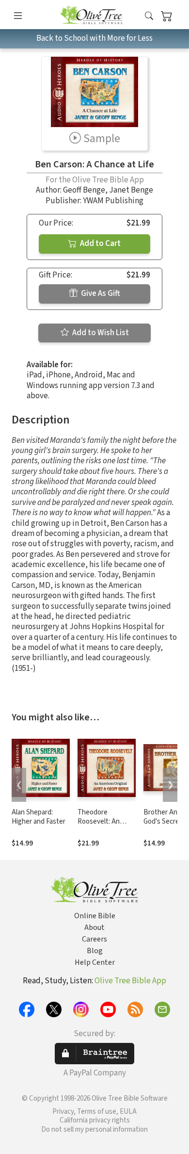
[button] (149, 16)
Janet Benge (131, 190)
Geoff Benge (84, 190)
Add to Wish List (100, 333)
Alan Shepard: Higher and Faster (38, 817)
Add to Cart (100, 243)
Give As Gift (99, 293)
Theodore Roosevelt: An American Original (104, 821)
